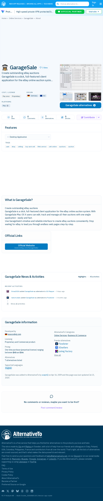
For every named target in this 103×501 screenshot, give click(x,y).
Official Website (26, 246)
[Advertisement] (51, 41)
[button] (43, 67)
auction (71, 147)
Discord (77, 456)
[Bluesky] (17, 491)
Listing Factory (65, 351)
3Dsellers (63, 347)
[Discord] (3, 491)
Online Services (60, 335)
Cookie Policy (7, 475)
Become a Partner (9, 481)
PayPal (33, 461)
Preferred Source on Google (14, 484)
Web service (42, 147)
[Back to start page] (4, 3)
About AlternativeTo (10, 478)
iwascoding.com (14, 334)
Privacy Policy (8, 471)
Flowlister (50, 298)
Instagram (41, 459)
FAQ (3, 465)
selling (20, 147)
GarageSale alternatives (78, 105)
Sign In (94, 4)
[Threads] (22, 491)
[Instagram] (27, 491)
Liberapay (23, 461)
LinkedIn (52, 459)
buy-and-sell (30, 147)
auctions (62, 147)
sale (7, 147)
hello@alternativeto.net (57, 456)
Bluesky (24, 459)
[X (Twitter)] (7, 491)
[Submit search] (58, 4)
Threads (32, 459)
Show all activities (18, 304)
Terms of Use (7, 468)
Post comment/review (51, 407)
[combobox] (72, 4)
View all (57, 355)
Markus (28, 446)
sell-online (53, 147)
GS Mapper (50, 291)
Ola (19, 446)
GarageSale (29, 291)
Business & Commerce (77, 335)
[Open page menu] (101, 4)
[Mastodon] (12, 491)
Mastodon (16, 459)
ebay (13, 147)
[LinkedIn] (32, 491)
